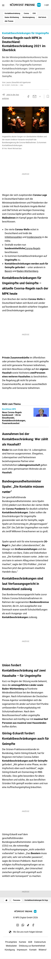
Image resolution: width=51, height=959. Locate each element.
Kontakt (32, 949)
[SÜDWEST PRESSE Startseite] (25, 5)
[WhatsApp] (23, 925)
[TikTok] (28, 925)
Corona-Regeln (32, 248)
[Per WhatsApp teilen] (40, 96)
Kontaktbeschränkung (12, 13)
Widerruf (42, 949)
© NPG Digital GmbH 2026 (25, 917)
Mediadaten (11, 946)
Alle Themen (9, 21)
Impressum (22, 949)
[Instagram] (18, 925)
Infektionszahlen (13, 237)
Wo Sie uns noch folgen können (27, 932)
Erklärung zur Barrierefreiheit (32, 946)
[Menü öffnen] (3, 5)
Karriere (22, 942)
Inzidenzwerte (34, 237)
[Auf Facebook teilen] (28, 96)
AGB (30, 942)
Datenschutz (40, 942)
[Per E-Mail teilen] (34, 96)
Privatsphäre (11, 942)
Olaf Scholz (42, 17)
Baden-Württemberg (12, 17)
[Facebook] (33, 925)
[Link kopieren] (23, 96)
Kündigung (10, 949)
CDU (34, 13)
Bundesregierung (29, 17)
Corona (26, 13)
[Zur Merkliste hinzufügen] (47, 96)
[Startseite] (6, 900)
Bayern (8, 271)
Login (46, 5)
